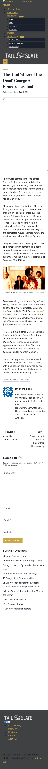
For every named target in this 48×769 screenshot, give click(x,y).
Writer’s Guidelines (16, 43)
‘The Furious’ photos (13, 604)
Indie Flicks (13, 30)
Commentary (13, 9)
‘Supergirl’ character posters (17, 609)
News (5, 69)
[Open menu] (5, 61)
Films (11, 19)
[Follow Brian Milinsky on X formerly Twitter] (16, 423)
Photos (10, 33)
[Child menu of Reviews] (21, 16)
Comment (9, 473)
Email (7, 520)
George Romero (11, 379)
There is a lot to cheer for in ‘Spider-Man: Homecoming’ (37, 439)
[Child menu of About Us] (22, 37)
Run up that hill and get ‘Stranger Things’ (23, 560)
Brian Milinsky (10, 92)
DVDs (11, 23)
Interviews (12, 12)
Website (8, 532)
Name (8, 508)
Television (13, 26)
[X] (7, 722)
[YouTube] (9, 722)
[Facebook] (5, 722)
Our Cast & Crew (15, 40)
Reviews (12, 732)
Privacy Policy (14, 47)
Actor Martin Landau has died (11, 436)
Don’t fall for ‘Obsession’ (15, 599)
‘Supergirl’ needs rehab (14, 556)
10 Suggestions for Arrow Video (18, 578)
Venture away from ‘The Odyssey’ (20, 573)
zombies (25, 379)
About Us (12, 739)
